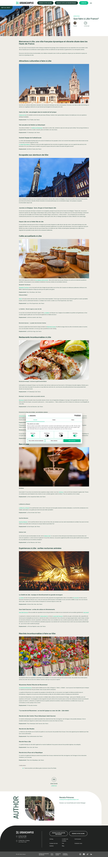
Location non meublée (65, 840)
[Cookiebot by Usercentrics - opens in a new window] (75, 416)
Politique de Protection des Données (44, 854)
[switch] (47, 436)
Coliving (51, 839)
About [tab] (72, 419)
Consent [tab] (35, 419)
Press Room (52, 854)
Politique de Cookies (58, 854)
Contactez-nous (78, 843)
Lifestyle (54, 785)
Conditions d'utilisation (65, 854)
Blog (63, 845)
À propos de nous (53, 843)
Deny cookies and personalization (36, 440)
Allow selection (54, 440)
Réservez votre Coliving (45, 3)
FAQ (63, 843)
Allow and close (71, 440)
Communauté (77, 839)
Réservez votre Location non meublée (66, 3)
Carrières (51, 845)
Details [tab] (54, 419)
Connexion (83, 3)
